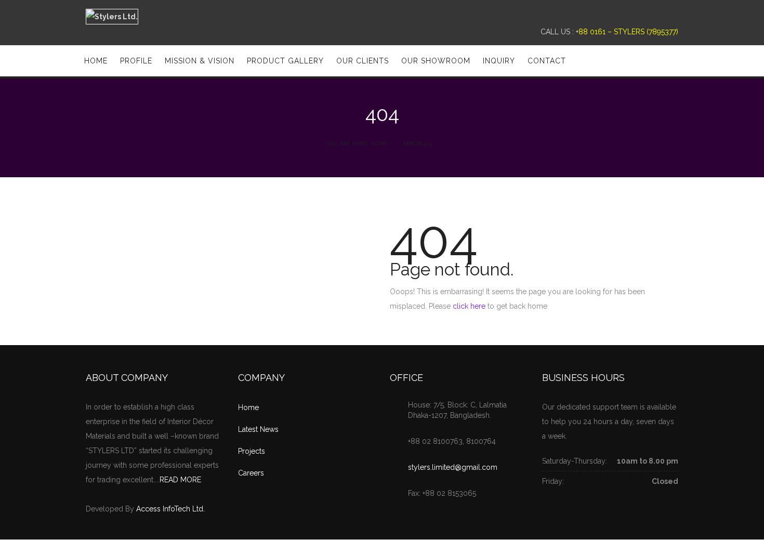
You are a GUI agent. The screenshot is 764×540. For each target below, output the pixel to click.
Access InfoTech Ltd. (170, 509)
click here (469, 306)
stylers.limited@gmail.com (452, 467)
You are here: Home (357, 143)
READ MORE (180, 480)
